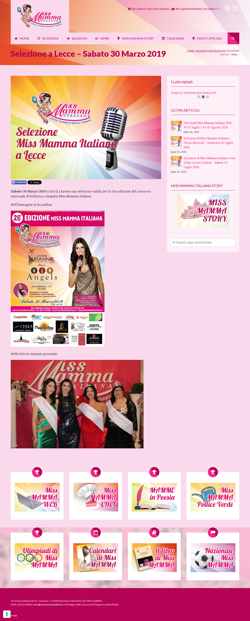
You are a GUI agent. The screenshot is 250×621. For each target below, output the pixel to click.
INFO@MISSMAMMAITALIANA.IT (196, 9)
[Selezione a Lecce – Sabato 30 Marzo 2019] (86, 178)
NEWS (104, 38)
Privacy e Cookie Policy (105, 604)
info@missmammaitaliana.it (48, 604)
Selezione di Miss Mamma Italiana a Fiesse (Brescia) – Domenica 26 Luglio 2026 (208, 143)
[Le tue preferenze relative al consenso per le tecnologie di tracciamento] (7, 614)
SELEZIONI (79, 38)
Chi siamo (70, 604)
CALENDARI (175, 38)
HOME (24, 38)
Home (191, 50)
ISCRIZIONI (50, 38)
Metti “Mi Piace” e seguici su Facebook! (197, 93)
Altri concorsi (84, 604)
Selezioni (201, 50)
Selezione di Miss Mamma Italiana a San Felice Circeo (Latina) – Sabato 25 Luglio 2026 (209, 162)
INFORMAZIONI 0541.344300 (150, 9)
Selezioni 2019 (217, 50)
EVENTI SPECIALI (209, 38)
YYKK (14, 615)
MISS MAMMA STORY (138, 38)
